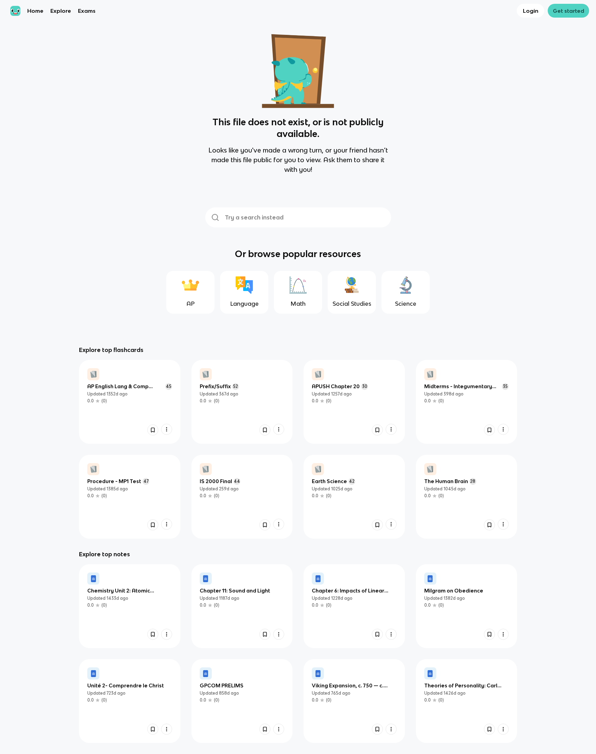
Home (35, 11)
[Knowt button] (152, 429)
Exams (87, 11)
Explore (60, 11)
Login (530, 11)
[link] (129, 402)
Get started (568, 11)
